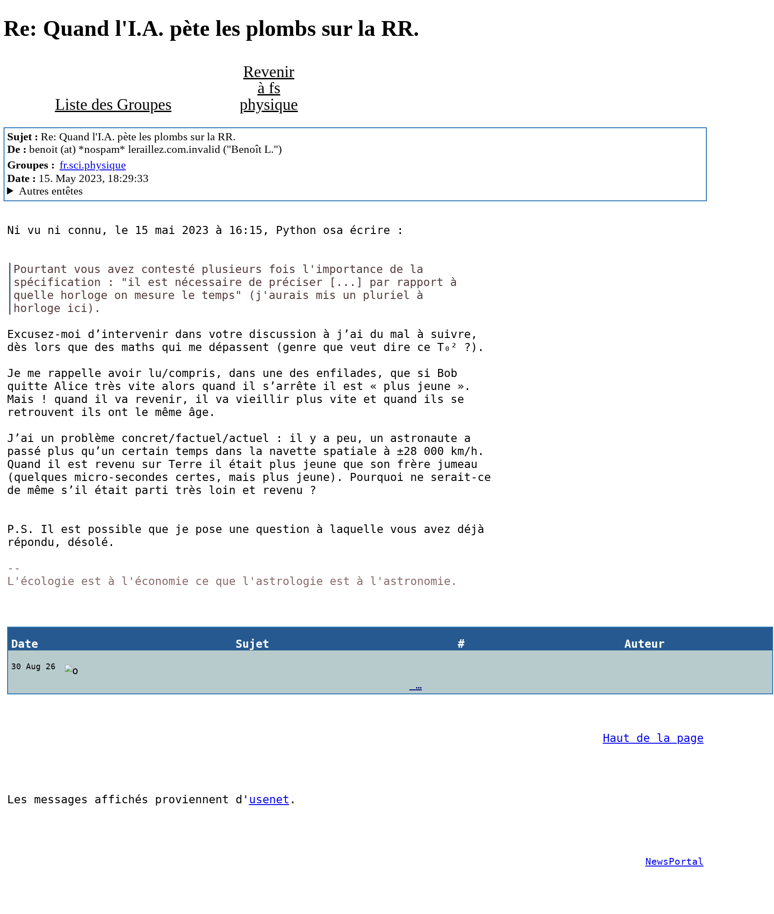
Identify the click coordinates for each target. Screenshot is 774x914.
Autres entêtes (51, 191)
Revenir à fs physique (269, 88)
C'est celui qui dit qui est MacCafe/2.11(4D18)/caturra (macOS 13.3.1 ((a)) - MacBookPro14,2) (196, 191)
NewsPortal (674, 861)
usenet (269, 799)
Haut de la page (653, 738)
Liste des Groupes (113, 104)
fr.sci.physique (93, 165)
